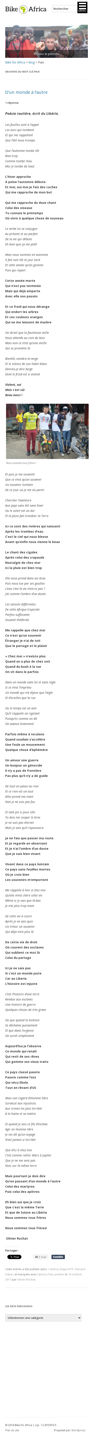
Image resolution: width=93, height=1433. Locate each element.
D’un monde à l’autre (26, 92)
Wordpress (78, 1430)
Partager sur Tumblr (58, 1257)
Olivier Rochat (26, 1279)
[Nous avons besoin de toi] (46, 41)
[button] (82, 7)
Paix (50, 1274)
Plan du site (12, 1430)
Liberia (41, 1274)
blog (32, 62)
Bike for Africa (15, 62)
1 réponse (12, 103)
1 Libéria (53, 1269)
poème (59, 1274)
